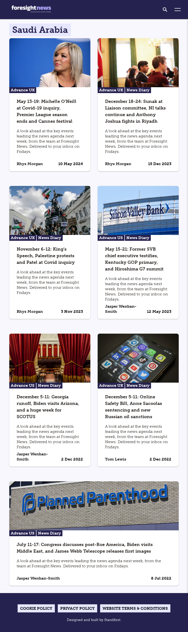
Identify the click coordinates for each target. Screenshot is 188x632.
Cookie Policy (36, 608)
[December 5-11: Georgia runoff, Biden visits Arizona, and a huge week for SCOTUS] (49, 357)
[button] (178, 10)
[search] (165, 9)
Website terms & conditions (135, 608)
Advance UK (23, 90)
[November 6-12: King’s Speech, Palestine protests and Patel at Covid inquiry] (49, 210)
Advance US (111, 237)
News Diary (138, 90)
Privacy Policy (77, 608)
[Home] (31, 9)
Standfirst (112, 620)
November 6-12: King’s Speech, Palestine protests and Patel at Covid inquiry (46, 255)
